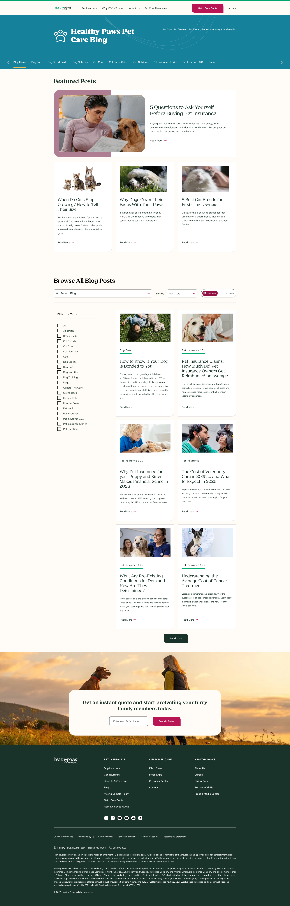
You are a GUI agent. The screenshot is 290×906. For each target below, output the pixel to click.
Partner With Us (204, 787)
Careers (199, 774)
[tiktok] (140, 818)
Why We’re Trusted (113, 8)
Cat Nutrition (140, 62)
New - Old (174, 293)
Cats (66, 356)
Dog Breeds (70, 361)
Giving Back (70, 392)
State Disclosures (149, 836)
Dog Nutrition (80, 62)
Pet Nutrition (70, 428)
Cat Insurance (112, 774)
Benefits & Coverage (115, 781)
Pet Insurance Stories (165, 62)
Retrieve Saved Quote (116, 806)
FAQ (106, 787)
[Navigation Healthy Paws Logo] (63, 8)
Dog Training (70, 377)
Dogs (66, 382)
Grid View (211, 293)
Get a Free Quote (113, 800)
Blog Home (19, 62)
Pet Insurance (89, 8)
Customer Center (158, 781)
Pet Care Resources (156, 8)
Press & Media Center (207, 793)
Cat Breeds (69, 341)
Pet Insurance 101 (193, 62)
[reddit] (133, 818)
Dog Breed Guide (57, 62)
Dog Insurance (112, 768)
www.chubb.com (100, 878)
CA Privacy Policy (104, 836)
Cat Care (98, 62)
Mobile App (155, 774)
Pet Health (69, 408)
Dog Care (36, 62)
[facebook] (106, 818)
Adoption (68, 330)
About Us (134, 8)
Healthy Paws (71, 403)
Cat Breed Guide (118, 62)
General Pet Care (73, 387)
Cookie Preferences (63, 836)
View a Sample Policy (116, 793)
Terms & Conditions (127, 836)
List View (229, 293)
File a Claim (155, 768)
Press (212, 62)
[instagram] (126, 818)
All (64, 325)
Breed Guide (70, 335)
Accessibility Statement (174, 836)
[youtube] (120, 818)
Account (232, 8)
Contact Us (155, 787)
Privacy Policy (84, 836)
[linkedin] (113, 818)
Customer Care (160, 759)
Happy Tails (70, 397)
